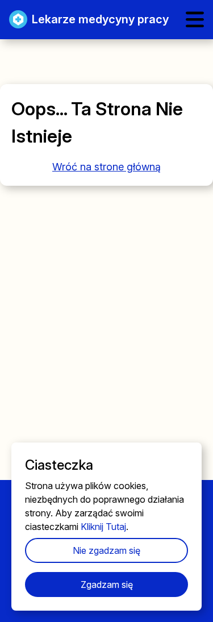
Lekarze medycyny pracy (100, 19)
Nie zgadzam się (106, 550)
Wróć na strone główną (106, 167)
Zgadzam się (107, 584)
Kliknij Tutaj (103, 526)
